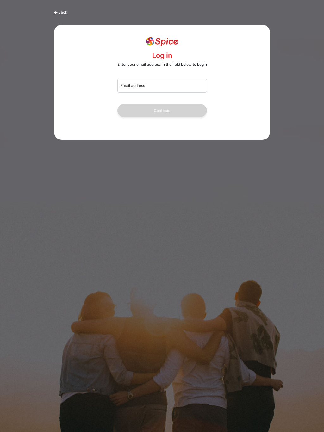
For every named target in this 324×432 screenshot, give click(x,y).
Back (62, 12)
